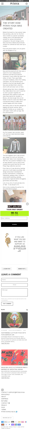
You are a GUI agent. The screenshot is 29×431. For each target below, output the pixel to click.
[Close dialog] (27, 204)
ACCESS (14, 224)
